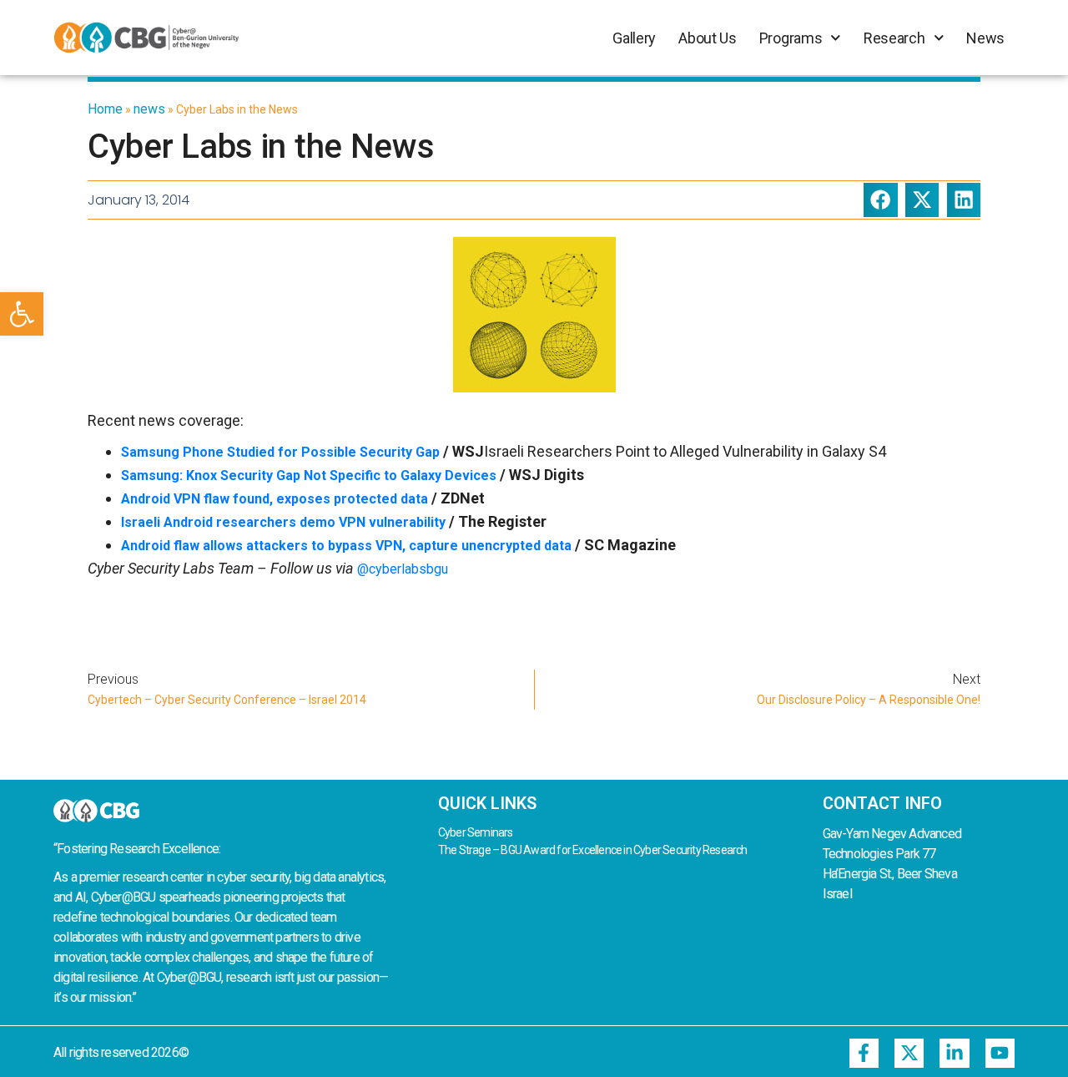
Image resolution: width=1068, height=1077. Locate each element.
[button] (21, 314)
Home (105, 109)
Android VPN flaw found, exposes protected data (274, 499)
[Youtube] (1000, 1053)
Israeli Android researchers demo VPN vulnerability (283, 522)
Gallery (634, 38)
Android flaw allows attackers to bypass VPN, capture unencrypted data (346, 546)
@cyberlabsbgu (402, 569)
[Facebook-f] (864, 1053)
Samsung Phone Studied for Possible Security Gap (280, 452)
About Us (707, 38)
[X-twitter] (909, 1053)
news (149, 109)
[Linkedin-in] (954, 1053)
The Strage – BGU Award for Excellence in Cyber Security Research (593, 850)
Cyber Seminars (475, 832)
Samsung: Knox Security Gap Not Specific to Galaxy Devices (308, 475)
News (985, 38)
